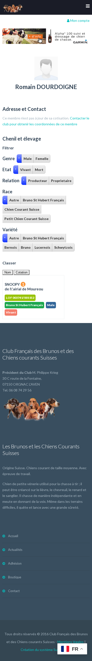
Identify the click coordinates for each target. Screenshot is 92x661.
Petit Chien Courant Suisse (26, 219)
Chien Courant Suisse (21, 209)
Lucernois (42, 247)
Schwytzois (63, 247)
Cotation (21, 272)
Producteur (37, 181)
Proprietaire (61, 181)
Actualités (15, 550)
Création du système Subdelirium (46, 650)
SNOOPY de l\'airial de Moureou (24, 286)
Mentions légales (70, 642)
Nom (7, 272)
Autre (14, 200)
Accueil (13, 536)
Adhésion (15, 563)
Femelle (42, 158)
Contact (14, 591)
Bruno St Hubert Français (43, 200)
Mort (39, 170)
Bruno (26, 247)
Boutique (14, 577)
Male (28, 158)
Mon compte (79, 20)
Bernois (10, 247)
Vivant (25, 170)
